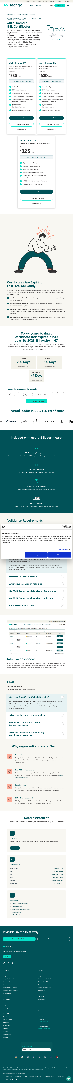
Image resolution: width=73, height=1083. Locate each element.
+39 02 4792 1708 (57, 874)
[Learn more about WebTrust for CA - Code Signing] (45, 1057)
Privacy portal (9, 1079)
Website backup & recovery (10, 987)
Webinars (5, 1037)
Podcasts (5, 1031)
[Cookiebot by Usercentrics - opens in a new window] (63, 526)
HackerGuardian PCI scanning (10, 990)
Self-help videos (17, 915)
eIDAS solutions (7, 993)
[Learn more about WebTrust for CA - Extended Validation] (27, 1057)
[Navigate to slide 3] (57, 39)
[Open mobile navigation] (68, 5)
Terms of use (9, 1076)
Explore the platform (19, 939)
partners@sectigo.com (44, 1028)
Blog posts (6, 1005)
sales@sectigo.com (43, 1021)
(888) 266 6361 (28, 1046)
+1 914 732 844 (58, 883)
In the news (6, 1002)
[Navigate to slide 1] (52, 39)
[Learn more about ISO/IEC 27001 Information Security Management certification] (57, 1057)
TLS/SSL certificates (8, 973)
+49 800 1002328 (57, 880)
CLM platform (41, 976)
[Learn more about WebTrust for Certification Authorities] (22, 1057)
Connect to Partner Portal (44, 987)
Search (28, 1)
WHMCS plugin (41, 990)
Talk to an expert (54, 939)
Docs (59, 1)
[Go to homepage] (13, 5)
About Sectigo (41, 999)
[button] (36, 576)
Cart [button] (34, 1)
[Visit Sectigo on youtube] (12, 962)
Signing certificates (8, 982)
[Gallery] (36, 421)
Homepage (10, 14)
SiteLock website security (9, 984)
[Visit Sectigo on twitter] (4, 962)
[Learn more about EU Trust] (51, 1057)
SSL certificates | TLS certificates (25, 14)
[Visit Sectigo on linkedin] (8, 962)
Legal (17, 1079)
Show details (63, 549)
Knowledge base (17, 906)
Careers (40, 1005)
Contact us (41, 1011)
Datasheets (6, 1022)
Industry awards (42, 1008)
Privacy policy (18, 1076)
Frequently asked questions (21, 909)
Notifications (6, 1028)
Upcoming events (7, 1019)
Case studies (6, 1016)
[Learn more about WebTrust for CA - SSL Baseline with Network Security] (39, 1057)
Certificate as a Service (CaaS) (46, 979)
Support (52, 1)
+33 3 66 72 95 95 (58, 871)
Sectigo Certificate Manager (10, 979)
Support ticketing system (20, 903)
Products (6, 970)
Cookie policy (60, 1076)
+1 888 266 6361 (58, 868)
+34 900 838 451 (58, 877)
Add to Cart (21, 118)
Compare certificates (8, 976)
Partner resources (42, 984)
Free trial (66, 1)
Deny (36, 555)
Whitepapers (6, 1025)
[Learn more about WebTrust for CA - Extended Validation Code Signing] (33, 1057)
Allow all (59, 555)
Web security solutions (44, 982)
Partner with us (42, 973)
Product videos (7, 1034)
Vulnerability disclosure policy (33, 1076)
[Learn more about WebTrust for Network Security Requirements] (16, 1057)
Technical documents (8, 1014)
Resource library (17, 912)
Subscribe (7, 956)
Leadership (41, 1002)
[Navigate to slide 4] (59, 39)
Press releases (7, 1011)
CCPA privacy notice (49, 1076)
